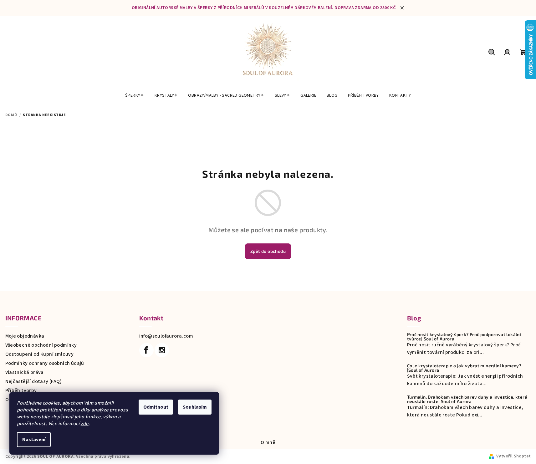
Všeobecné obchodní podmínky (41, 345)
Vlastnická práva (24, 372)
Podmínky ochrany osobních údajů (44, 363)
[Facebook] (146, 350)
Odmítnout (155, 407)
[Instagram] (162, 350)
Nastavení (33, 439)
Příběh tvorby (21, 390)
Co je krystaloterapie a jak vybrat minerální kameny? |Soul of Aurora (464, 368)
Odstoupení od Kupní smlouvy (39, 354)
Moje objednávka (24, 336)
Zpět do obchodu (268, 251)
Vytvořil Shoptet (513, 456)
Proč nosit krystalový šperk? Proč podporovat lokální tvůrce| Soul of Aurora (464, 336)
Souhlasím (195, 407)
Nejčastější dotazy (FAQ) (33, 381)
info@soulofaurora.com (166, 336)
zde (85, 423)
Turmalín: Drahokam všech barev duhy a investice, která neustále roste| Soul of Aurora (467, 399)
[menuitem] (134, 95)
